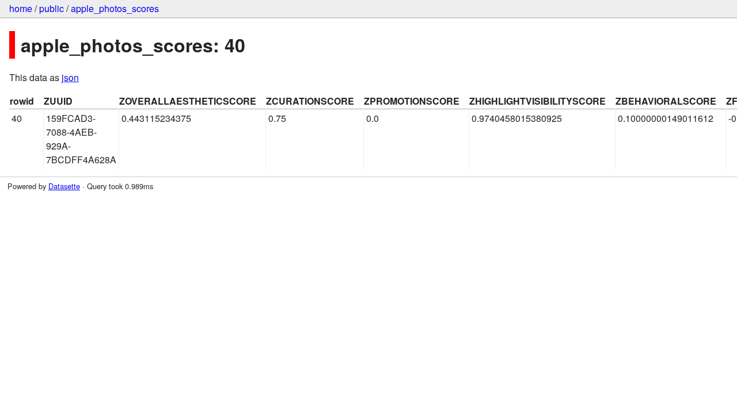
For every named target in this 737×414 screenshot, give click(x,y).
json (70, 77)
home (20, 8)
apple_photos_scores (115, 8)
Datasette (64, 186)
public (51, 8)
